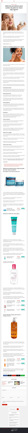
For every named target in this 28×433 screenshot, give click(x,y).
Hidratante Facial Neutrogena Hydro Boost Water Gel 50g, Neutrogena (11, 209)
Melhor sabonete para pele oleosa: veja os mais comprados (13, 164)
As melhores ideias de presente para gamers (10, 382)
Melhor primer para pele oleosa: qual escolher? (11, 166)
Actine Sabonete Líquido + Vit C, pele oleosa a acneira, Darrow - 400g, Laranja (11, 360)
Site (18, 397)
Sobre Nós (2, 428)
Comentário (4, 390)
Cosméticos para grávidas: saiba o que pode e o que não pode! (13, 422)
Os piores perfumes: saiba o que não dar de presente (22, 382)
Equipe (5, 428)
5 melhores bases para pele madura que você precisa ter (13, 165)
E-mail (11, 397)
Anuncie (7, 428)
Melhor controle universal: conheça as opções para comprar (13, 425)
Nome (3, 397)
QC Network (10, 428)
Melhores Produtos (14, 4)
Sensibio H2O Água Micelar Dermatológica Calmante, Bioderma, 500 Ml (11, 301)
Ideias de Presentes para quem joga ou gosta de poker (13, 415)
